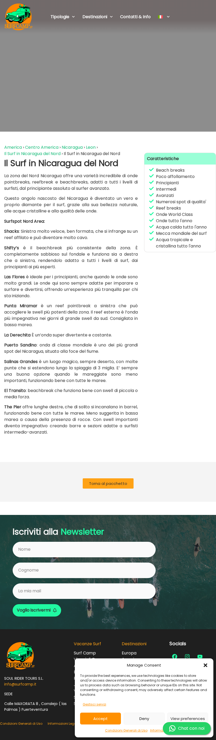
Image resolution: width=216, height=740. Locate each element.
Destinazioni (94, 17)
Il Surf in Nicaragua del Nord (32, 154)
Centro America (41, 147)
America (13, 147)
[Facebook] (174, 656)
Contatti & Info (135, 17)
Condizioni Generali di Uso (126, 730)
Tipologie (60, 17)
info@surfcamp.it (20, 684)
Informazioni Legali (63, 723)
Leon (91, 147)
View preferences (187, 718)
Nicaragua (72, 147)
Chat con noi (191, 728)
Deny (144, 718)
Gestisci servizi (94, 704)
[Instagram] (187, 656)
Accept (100, 718)
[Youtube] (200, 656)
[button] (205, 665)
